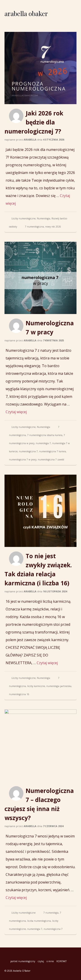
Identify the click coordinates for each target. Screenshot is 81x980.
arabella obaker (26, 13)
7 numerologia (50, 912)
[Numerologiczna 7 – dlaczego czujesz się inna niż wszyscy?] (40, 745)
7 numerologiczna (34, 226)
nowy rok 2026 (53, 226)
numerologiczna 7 (28, 451)
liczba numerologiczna (39, 920)
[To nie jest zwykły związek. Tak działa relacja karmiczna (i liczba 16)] (40, 511)
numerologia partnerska (58, 686)
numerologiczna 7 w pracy (22, 459)
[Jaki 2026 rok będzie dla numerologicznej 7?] (40, 68)
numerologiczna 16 (19, 694)
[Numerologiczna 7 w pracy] (40, 278)
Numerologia (43, 218)
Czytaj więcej (16, 411)
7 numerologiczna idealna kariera (44, 435)
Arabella (30, 139)
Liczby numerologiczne (23, 218)
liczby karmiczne (36, 686)
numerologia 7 (43, 443)
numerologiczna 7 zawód (51, 459)
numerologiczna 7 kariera (52, 451)
